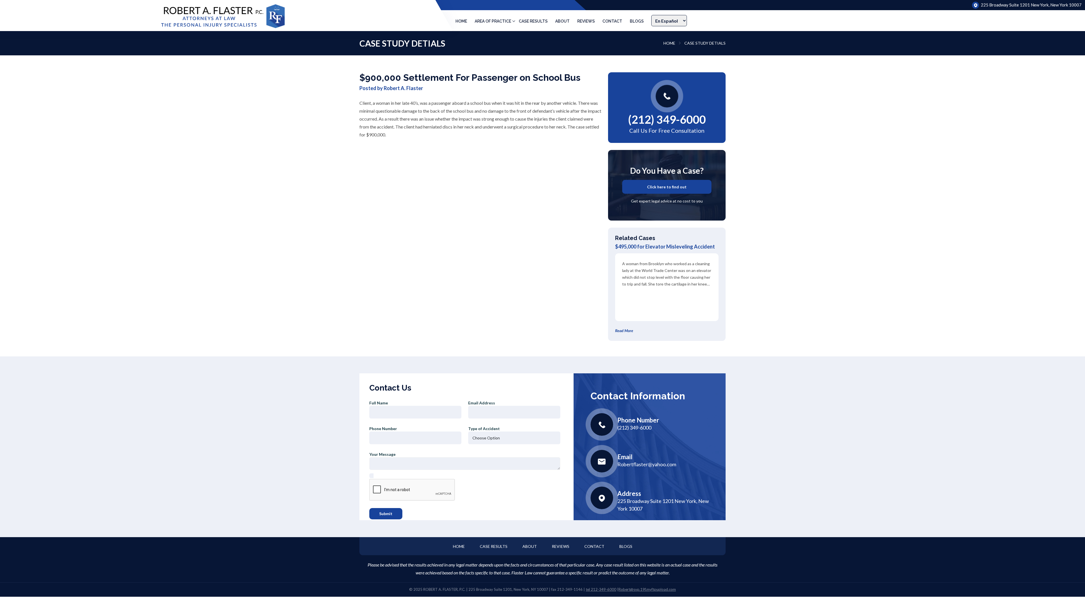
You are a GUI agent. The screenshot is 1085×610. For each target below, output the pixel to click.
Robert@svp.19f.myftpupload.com (647, 589)
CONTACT (612, 21)
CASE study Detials (705, 43)
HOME (461, 21)
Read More (624, 330)
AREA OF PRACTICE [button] (493, 21)
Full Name (378, 402)
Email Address (481, 402)
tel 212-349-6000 (601, 589)
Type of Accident (484, 428)
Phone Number (383, 428)
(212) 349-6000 (667, 119)
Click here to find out (667, 186)
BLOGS (637, 21)
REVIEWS (586, 21)
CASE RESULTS (533, 21)
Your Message (382, 454)
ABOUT (562, 21)
